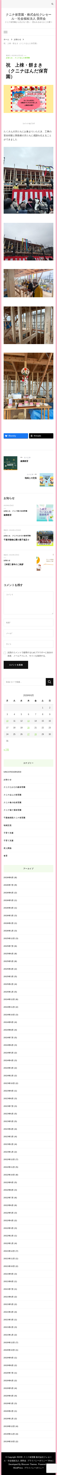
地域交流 (8, 825)
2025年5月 (9, 961)
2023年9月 (9, 1091)
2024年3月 (9, 1068)
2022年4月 (9, 1220)
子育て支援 (9, 833)
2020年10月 (9, 1350)
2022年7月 (9, 1198)
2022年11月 (9, 1167)
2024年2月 (9, 1076)
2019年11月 (9, 1434)
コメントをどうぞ (28, 123)
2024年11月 (9, 1007)
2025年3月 (9, 976)
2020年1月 (9, 1419)
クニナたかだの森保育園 (21, 536)
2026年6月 (9, 893)
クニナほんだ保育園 (22, 58)
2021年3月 (9, 1320)
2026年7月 (9, 885)
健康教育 (8, 515)
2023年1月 (9, 1152)
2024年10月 (9, 1015)
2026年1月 (9, 931)
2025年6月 (9, 954)
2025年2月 (9, 984)
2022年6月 (9, 1205)
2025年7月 (9, 946)
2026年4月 (9, 908)
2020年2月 (9, 1411)
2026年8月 (9, 877)
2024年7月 (9, 1038)
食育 (6, 856)
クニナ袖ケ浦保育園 (12, 810)
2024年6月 (9, 1045)
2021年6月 (9, 1297)
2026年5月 (9, 900)
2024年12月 (9, 999)
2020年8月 (9, 1365)
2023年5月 (9, 1121)
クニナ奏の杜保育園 (19, 511)
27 (28, 734)
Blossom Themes (29, 1464)
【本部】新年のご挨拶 (13, 564)
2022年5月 (9, 1213)
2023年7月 (9, 1106)
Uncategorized (12, 772)
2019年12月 (9, 1426)
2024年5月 (9, 1053)
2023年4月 (9, 1129)
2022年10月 (9, 1175)
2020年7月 (9, 1373)
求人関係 (8, 848)
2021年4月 (9, 1312)
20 (28, 728)
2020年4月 (9, 1396)
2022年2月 (9, 1236)
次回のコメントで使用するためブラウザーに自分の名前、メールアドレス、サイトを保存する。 (30, 654)
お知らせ (9, 58)
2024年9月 (9, 1022)
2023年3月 (9, 1137)
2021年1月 (9, 1335)
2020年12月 (9, 1342)
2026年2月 (9, 923)
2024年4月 (9, 1060)
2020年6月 (9, 1381)
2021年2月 (9, 1327)
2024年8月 (9, 1030)
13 (28, 721)
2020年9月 (9, 1358)
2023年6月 (9, 1114)
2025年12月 (9, 938)
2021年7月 (9, 1289)
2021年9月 (9, 1274)
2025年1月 (9, 992)
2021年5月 (9, 1304)
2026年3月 (9, 916)
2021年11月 (9, 1259)
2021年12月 (9, 1251)
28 (36, 734)
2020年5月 (9, 1388)
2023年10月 (9, 1083)
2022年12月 (9, 1159)
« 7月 (6, 749)
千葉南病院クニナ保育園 (14, 818)
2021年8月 (9, 1281)
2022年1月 (9, 1243)
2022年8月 (9, 1190)
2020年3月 (9, 1403)
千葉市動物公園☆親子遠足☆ (16, 540)
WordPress (18, 1468)
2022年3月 (9, 1228)
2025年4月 (9, 969)
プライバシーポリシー (34, 1468)
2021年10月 (9, 1266)
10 (7, 721)
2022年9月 (9, 1182)
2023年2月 (9, 1144)
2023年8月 (9, 1098)
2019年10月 (9, 1441)
